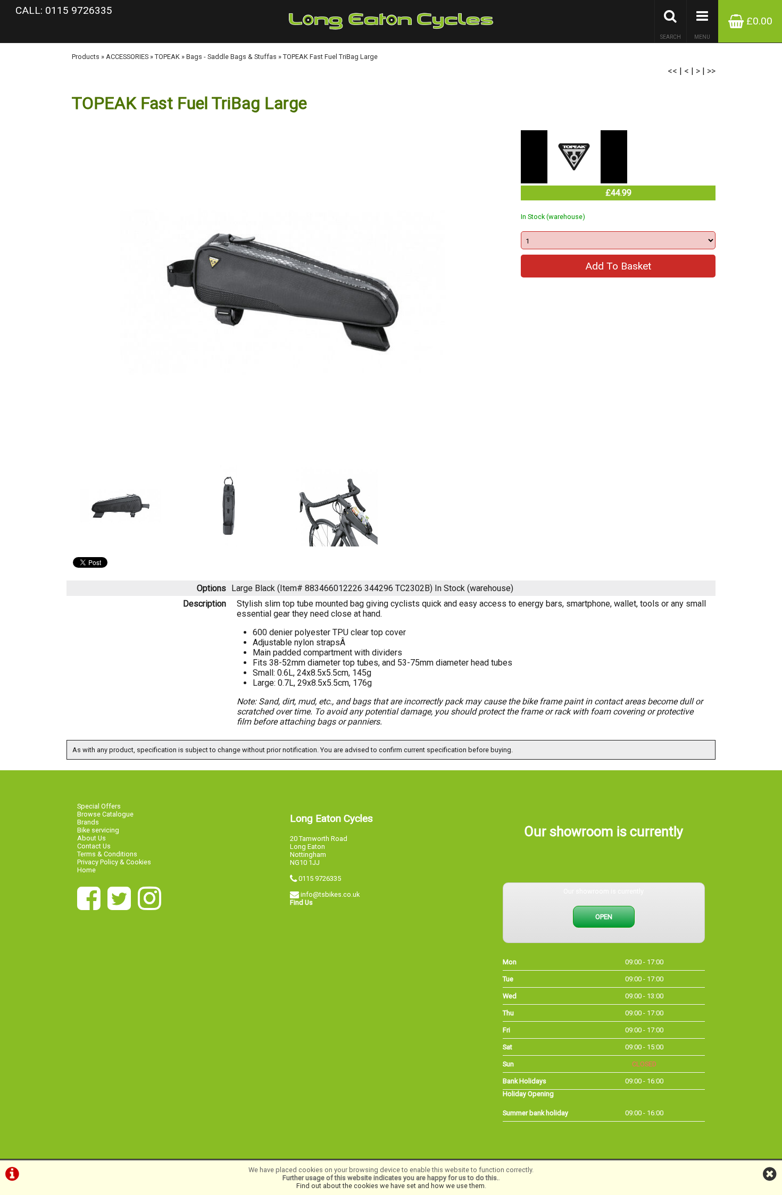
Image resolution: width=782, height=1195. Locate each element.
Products (85, 57)
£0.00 (758, 21)
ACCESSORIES (127, 57)
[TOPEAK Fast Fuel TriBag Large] (282, 292)
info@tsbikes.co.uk (330, 894)
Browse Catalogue (105, 814)
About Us (91, 838)
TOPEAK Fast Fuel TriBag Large (330, 57)
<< (672, 71)
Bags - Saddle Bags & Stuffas (231, 57)
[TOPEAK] (574, 180)
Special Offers (99, 806)
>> (711, 71)
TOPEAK (167, 57)
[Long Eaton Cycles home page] (391, 21)
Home (86, 870)
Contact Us (94, 846)
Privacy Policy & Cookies (114, 862)
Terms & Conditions (107, 854)
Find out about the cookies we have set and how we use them (390, 1186)
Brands (88, 822)
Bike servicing (98, 830)
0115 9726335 (319, 878)
